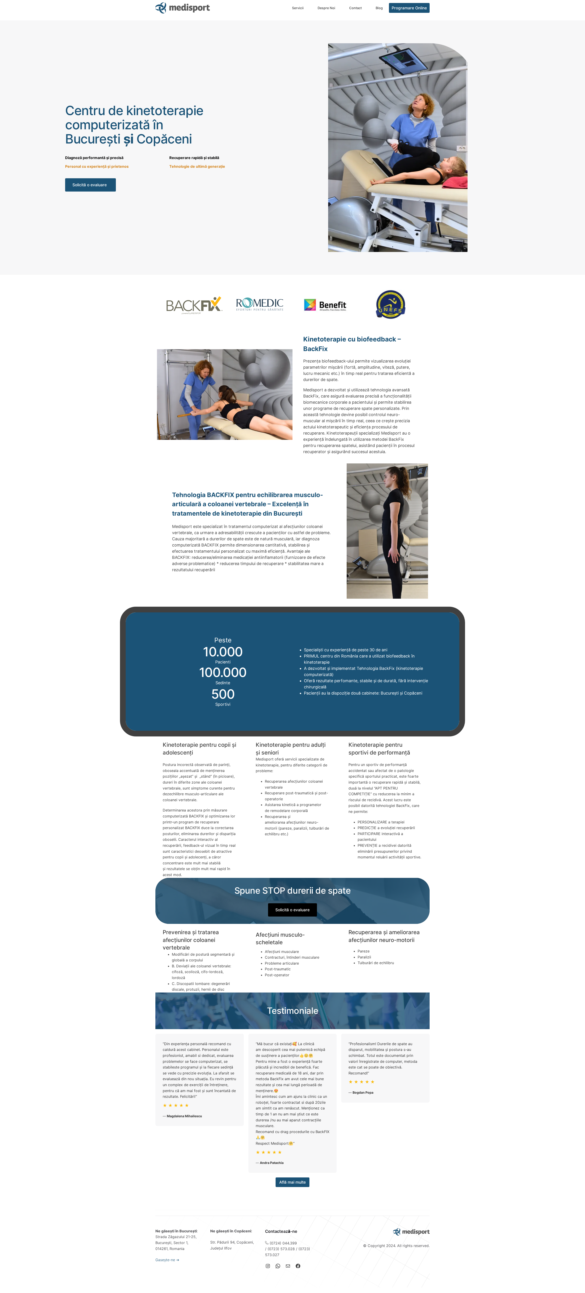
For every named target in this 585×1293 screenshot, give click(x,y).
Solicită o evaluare (89, 184)
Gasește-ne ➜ (167, 1260)
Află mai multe (292, 1182)
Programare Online (409, 7)
